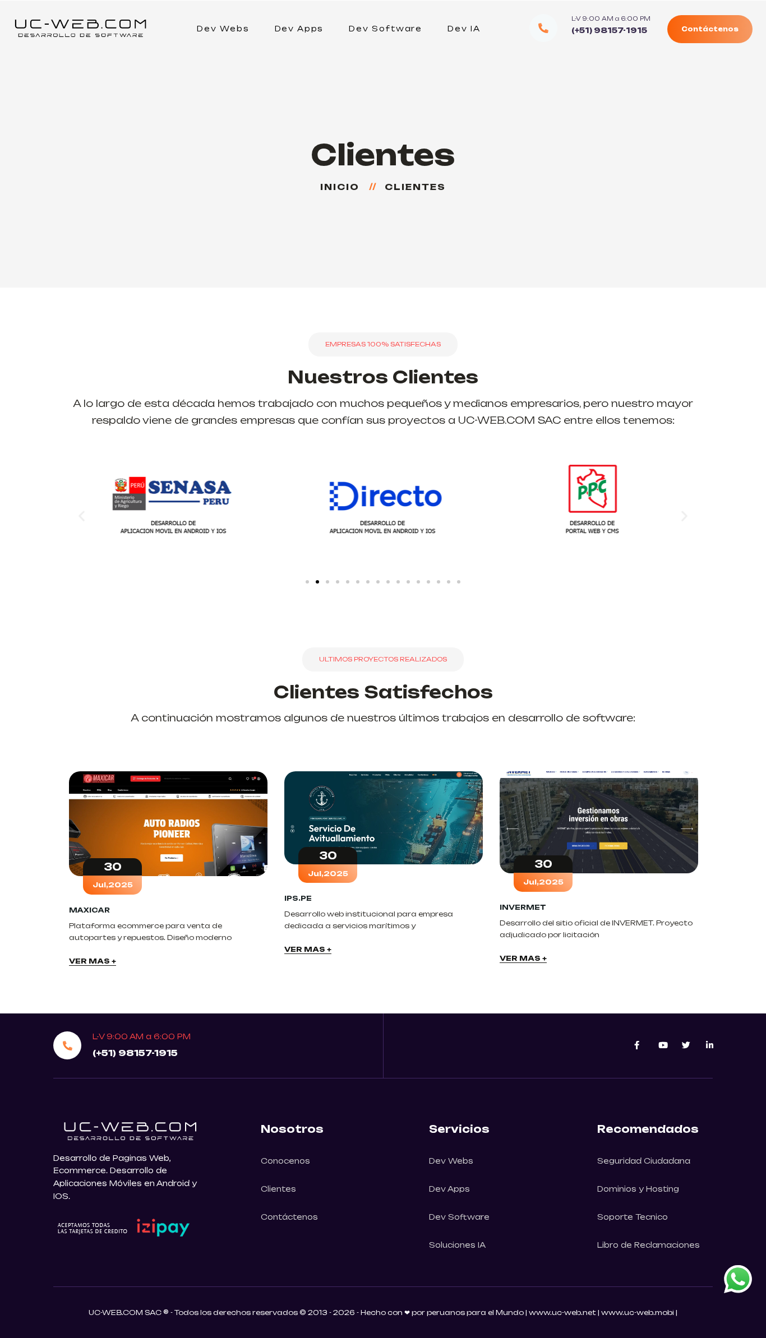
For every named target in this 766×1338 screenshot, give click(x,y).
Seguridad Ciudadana (643, 1160)
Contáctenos (710, 29)
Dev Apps (299, 28)
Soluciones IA (457, 1244)
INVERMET (523, 907)
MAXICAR (89, 910)
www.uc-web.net (562, 1312)
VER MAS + (92, 961)
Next (713, 870)
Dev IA (464, 28)
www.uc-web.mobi (638, 1312)
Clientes (278, 1188)
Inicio (343, 187)
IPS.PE (298, 898)
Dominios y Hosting (638, 1188)
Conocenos (285, 1160)
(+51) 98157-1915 (609, 30)
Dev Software (385, 28)
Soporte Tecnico (632, 1216)
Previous (52, 870)
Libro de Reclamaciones (648, 1244)
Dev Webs (223, 28)
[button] (82, 515)
